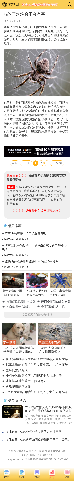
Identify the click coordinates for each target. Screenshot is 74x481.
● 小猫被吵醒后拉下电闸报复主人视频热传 (32, 375)
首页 (15, 163)
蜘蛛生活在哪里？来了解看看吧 (25, 233)
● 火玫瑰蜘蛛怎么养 (16, 386)
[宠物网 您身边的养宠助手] (10, 4)
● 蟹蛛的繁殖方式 (15, 370)
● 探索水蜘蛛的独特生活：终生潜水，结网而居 (35, 364)
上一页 (26, 163)
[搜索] (70, 4)
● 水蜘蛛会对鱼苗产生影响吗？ (24, 381)
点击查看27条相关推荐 (37, 314)
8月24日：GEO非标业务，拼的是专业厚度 (34, 431)
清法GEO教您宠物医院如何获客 (40, 4)
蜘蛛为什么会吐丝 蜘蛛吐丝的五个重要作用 (33, 261)
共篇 (57, 163)
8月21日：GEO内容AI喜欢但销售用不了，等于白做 (39, 439)
